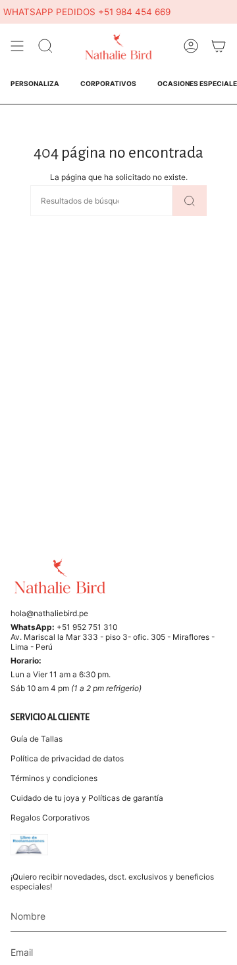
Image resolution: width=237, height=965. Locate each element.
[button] (45, 46)
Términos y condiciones (54, 778)
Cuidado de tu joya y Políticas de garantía (87, 798)
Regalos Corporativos (50, 817)
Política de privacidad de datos (67, 758)
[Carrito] (218, 46)
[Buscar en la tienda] (189, 200)
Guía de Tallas (37, 739)
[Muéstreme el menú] (17, 46)
